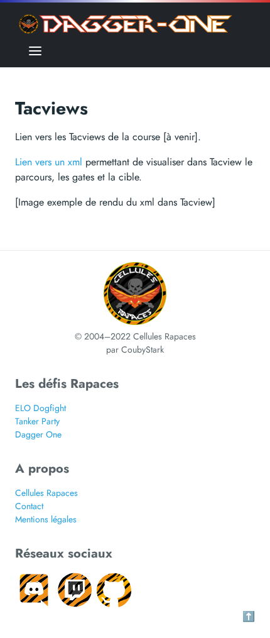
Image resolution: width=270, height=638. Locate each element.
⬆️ (248, 616)
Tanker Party (37, 421)
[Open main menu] (35, 50)
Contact (29, 506)
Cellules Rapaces (46, 493)
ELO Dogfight (40, 408)
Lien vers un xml (48, 162)
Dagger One (38, 434)
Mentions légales (46, 519)
